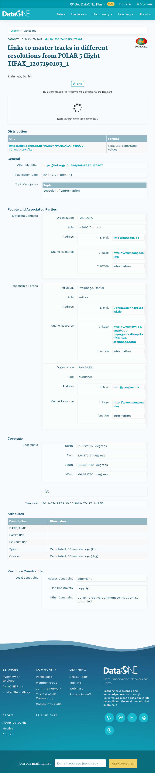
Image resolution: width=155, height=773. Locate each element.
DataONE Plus (12, 686)
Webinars (76, 688)
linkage (104, 252)
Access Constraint (60, 578)
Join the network (49, 688)
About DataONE (14, 722)
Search (14, 30)
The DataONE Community (46, 696)
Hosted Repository (16, 692)
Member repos (46, 682)
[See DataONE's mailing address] (109, 730)
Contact (8, 734)
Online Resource (62, 252)
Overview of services (11, 678)
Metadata (29, 30)
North (69, 446)
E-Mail (104, 237)
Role (70, 227)
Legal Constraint (27, 577)
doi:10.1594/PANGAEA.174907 (63, 39)
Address (68, 236)
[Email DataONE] (132, 717)
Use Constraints (62, 588)
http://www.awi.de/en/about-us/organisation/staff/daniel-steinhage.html (128, 334)
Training (75, 682)
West (69, 474)
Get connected (123, 763)
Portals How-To (80, 694)
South (69, 464)
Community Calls (48, 704)
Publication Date (26, 174)
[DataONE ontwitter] (109, 717)
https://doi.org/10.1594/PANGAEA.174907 (73, 165)
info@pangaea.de (126, 237)
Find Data (48, 715)
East (70, 455)
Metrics (7, 728)
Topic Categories (26, 184)
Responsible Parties (24, 286)
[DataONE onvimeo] (120, 717)
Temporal (31, 503)
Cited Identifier (27, 165)
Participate (44, 677)
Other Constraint (61, 597)
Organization (65, 217)
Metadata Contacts (25, 216)
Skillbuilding (78, 677)
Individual (67, 287)
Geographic (30, 445)
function (103, 266)
